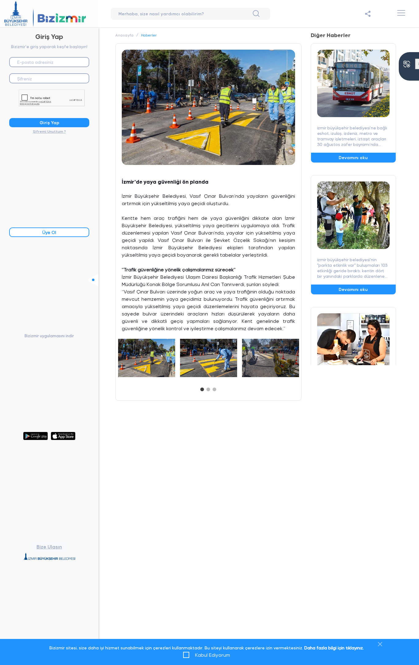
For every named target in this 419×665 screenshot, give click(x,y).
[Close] (380, 644)
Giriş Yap (49, 122)
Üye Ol (49, 232)
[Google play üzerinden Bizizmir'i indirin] (35, 435)
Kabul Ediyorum (212, 655)
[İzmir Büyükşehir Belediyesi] (49, 557)
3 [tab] (214, 388)
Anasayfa (124, 34)
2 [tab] (208, 388)
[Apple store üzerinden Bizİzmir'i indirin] (63, 435)
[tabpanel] (147, 358)
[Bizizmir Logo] (49, 13)
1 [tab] (202, 388)
